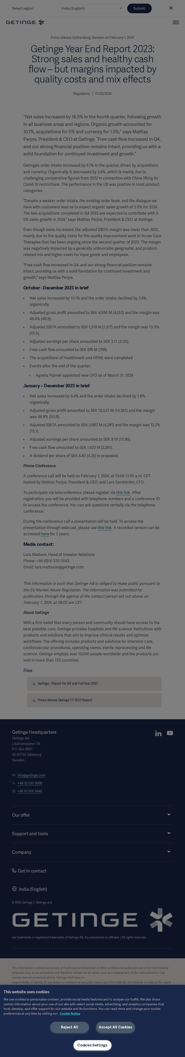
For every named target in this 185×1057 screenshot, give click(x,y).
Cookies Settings (92, 1045)
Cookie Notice (70, 1014)
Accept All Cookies (115, 1027)
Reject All (69, 1027)
